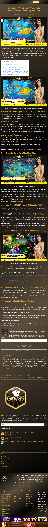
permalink (35, 350)
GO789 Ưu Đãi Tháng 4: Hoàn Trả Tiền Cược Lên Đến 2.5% (19, 432)
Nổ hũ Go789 (17, 499)
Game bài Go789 (18, 494)
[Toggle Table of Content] (26, 61)
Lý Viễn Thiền (31, 14)
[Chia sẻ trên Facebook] (20, 346)
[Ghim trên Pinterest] (28, 346)
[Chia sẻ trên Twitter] (23, 346)
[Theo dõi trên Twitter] (43, 511)
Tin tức (2, 464)
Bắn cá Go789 (17, 501)
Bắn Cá (23, 6)
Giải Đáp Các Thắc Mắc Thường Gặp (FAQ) (12, 74)
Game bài (3, 456)
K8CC (44, 486)
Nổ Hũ (2, 461)
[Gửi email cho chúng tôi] (46, 511)
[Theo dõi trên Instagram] (41, 511)
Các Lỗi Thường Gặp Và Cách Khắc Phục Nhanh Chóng (15, 71)
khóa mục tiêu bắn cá (39, 55)
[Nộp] (45, 424)
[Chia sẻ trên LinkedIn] (30, 346)
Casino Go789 (17, 496)
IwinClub (41, 486)
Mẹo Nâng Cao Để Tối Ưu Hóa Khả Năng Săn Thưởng (15, 69)
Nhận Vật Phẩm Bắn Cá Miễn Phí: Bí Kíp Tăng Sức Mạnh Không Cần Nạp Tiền (24, 441)
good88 (26, 486)
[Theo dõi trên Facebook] (38, 511)
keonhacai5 (32, 486)
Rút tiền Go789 (30, 506)
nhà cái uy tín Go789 (38, 51)
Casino (2, 453)
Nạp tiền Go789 (30, 503)
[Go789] (24, 2)
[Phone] (2, 340)
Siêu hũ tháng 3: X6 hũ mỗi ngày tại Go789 (15, 437)
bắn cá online (11, 48)
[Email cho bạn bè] (25, 346)
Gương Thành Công (6, 459)
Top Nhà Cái (4, 466)
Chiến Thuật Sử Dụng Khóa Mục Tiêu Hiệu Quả (13, 67)
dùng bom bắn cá (25, 196)
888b (36, 486)
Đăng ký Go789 (30, 494)
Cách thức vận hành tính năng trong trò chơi (14, 66)
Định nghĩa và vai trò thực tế (10, 64)
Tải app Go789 (30, 501)
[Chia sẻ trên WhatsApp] (18, 346)
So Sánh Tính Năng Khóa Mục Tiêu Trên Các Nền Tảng (15, 72)
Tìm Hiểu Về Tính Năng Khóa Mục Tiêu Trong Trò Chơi (15, 63)
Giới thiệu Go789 (6, 494)
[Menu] (2, 2)
